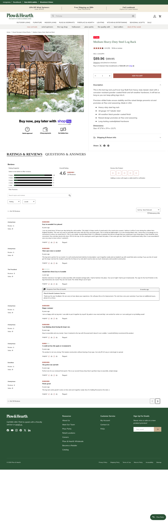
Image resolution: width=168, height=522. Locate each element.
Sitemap (158, 462)
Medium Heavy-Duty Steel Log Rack (44, 32)
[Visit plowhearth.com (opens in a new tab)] (17, 2)
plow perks (89, 27)
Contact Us (104, 424)
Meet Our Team (68, 424)
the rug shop (62, 27)
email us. (18, 424)
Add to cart (137, 76)
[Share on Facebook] (104, 146)
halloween (76, 27)
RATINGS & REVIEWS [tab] (24, 154)
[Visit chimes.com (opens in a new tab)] (46, 2)
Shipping (96, 63)
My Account (105, 420)
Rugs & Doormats (67, 22)
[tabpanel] (84, 282)
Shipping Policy (115, 462)
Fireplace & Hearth (85, 22)
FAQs (102, 429)
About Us (66, 420)
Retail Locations (68, 433)
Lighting (100, 22)
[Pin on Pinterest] (108, 146)
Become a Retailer (69, 445)
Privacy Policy (103, 462)
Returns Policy (138, 462)
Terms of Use (127, 462)
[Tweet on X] (100, 146)
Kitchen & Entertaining (117, 22)
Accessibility (149, 462)
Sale (149, 22)
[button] (160, 16)
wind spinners (47, 27)
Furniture (37, 22)
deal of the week (134, 27)
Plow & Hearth (16, 462)
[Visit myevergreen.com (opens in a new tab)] (6, 2)
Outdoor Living (23, 22)
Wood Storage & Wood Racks (21, 32)
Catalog (65, 450)
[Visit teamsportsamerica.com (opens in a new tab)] (30, 2)
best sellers (118, 27)
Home (8, 32)
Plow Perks (66, 429)
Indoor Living (50, 22)
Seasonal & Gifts (137, 22)
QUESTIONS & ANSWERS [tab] (65, 154)
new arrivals (32, 27)
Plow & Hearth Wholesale (72, 441)
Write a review (117, 48)
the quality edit (104, 27)
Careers (65, 437)
